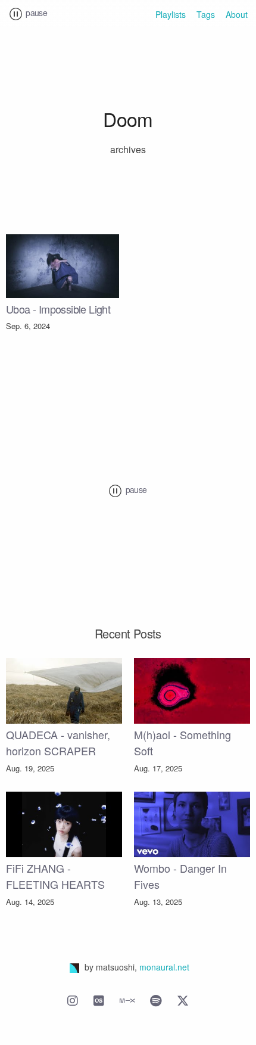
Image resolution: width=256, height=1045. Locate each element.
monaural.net (164, 967)
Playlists (170, 14)
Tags (205, 14)
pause (35, 12)
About (237, 14)
